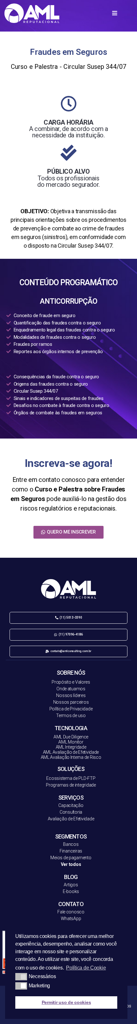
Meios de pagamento (70, 857)
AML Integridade (71, 747)
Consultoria (71, 812)
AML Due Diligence (71, 736)
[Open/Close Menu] (114, 12)
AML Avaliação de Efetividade (71, 752)
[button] (68, 532)
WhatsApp (71, 918)
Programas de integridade (71, 785)
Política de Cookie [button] (86, 967)
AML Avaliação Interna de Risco (71, 757)
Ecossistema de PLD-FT (69, 778)
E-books (71, 891)
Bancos (70, 844)
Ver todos (71, 864)
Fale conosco (70, 911)
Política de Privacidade (71, 708)
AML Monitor (70, 741)
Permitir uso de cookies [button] (66, 1002)
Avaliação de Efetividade (71, 818)
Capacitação (70, 805)
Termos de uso (71, 715)
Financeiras (71, 850)
